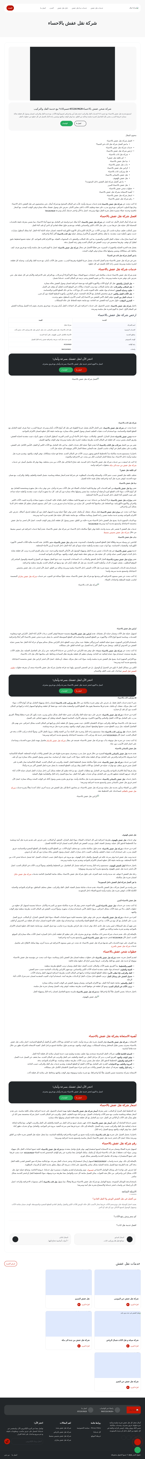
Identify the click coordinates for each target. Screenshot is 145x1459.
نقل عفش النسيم (82, 1299)
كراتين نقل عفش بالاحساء (117, 168)
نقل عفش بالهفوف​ (120, 178)
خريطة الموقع (96, 1436)
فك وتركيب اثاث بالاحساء (118, 171)
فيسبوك (90, 1170)
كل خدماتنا (97, 1432)
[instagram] (124, 1437)
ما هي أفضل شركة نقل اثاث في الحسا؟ (112, 144)
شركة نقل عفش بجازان (27, 576)
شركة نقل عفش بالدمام (56, 740)
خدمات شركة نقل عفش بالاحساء (119, 147)
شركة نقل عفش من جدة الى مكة (123, 465)
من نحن (7, 1455)
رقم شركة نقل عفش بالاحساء (120, 199)
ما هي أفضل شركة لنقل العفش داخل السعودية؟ (104, 182)
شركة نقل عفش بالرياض (62, 1432)
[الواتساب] (137, 1450)
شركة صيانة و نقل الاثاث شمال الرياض (122, 1340)
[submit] (7, 1441)
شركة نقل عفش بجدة (63, 1428)
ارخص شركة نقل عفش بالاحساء (119, 151)
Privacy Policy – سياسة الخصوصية (89, 1428)
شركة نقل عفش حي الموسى (126, 1299)
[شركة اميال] (133, 8)
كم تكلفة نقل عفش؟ (115, 158)
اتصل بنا (14, 1455)
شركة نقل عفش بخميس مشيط (116, 532)
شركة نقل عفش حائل (22, 874)
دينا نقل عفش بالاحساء (119, 161)
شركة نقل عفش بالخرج (120, 946)
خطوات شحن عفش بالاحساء (120, 188)
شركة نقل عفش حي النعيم (127, 1381)
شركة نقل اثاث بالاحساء (118, 154)
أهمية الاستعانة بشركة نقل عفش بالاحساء (115, 192)
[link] (80, 369)
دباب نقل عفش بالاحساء (118, 165)
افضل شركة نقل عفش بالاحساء (119, 141)
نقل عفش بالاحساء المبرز (118, 185)
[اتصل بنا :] (137, 1442)
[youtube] (129, 1437)
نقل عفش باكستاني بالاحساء (117, 175)
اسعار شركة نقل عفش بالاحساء (119, 195)
